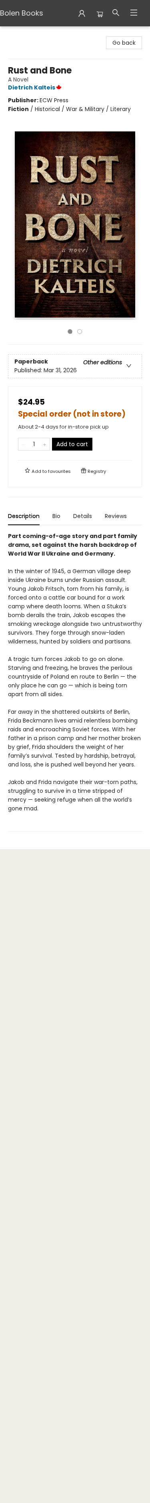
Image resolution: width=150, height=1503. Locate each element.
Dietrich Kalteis (31, 87)
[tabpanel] (75, 682)
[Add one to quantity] (45, 444)
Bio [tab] (56, 516)
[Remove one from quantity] (23, 444)
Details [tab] (82, 516)
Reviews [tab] (116, 516)
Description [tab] (24, 516)
